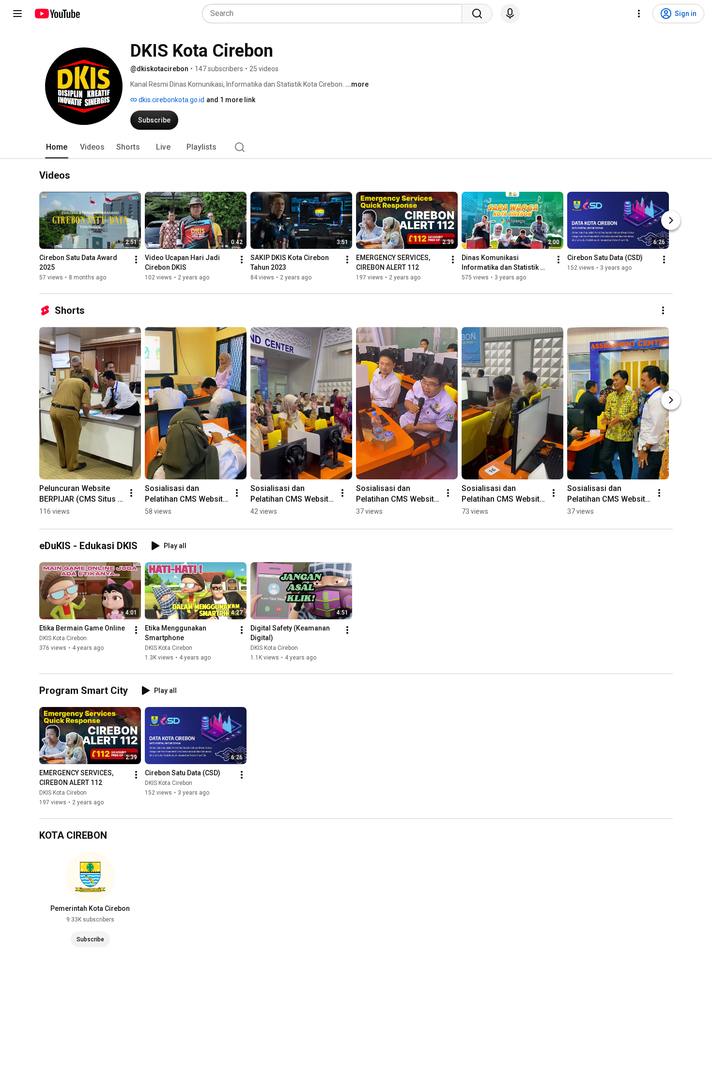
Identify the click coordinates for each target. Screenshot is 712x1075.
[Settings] (639, 13)
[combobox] (335, 13)
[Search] (477, 13)
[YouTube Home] (57, 13)
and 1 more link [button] (230, 100)
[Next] (671, 220)
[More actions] (136, 259)
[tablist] (356, 147)
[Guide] (17, 13)
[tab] (56, 147)
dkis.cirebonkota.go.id (170, 100)
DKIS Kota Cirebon (63, 638)
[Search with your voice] (510, 13)
